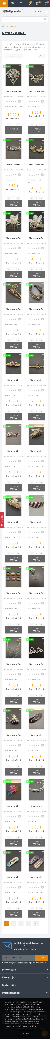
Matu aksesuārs (13, 91)
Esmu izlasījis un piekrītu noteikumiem (25, 962)
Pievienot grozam (13, 130)
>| (36, 923)
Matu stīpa (36, 806)
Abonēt (41, 957)
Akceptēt (26, 1033)
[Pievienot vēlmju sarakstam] (20, 66)
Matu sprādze (13, 164)
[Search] (45, 19)
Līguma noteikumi (21, 962)
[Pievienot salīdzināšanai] (20, 71)
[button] (21, 3)
